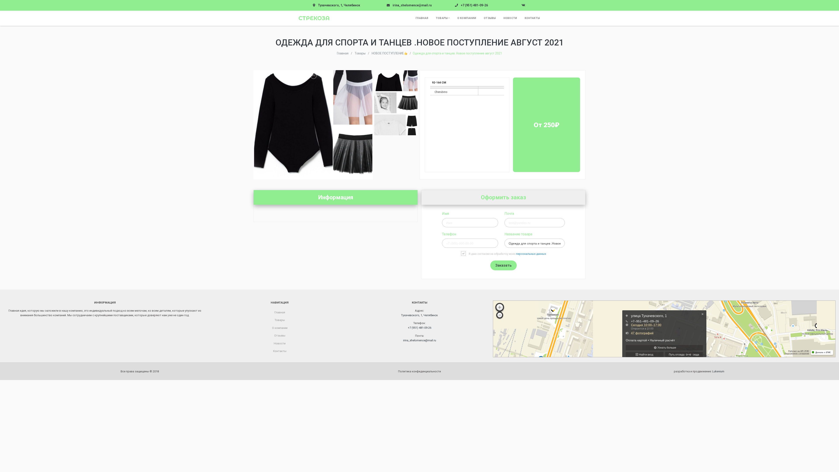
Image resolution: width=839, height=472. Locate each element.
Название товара (518, 234)
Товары (442, 18)
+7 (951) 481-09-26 (474, 5)
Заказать (503, 265)
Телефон (449, 234)
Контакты (532, 18)
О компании (466, 18)
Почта (509, 214)
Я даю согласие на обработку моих (507, 253)
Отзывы (490, 18)
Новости (510, 18)
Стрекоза (314, 18)
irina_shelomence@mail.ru (412, 5)
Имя (445, 214)
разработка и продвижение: (699, 371)
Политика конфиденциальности (419, 371)
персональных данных (531, 253)
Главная (422, 18)
